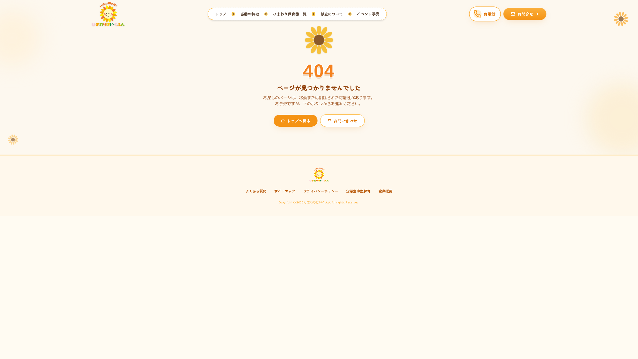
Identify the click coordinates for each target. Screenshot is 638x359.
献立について (331, 13)
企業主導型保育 (358, 190)
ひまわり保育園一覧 (290, 13)
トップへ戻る (299, 121)
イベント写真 (368, 13)
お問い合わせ (345, 121)
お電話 (489, 14)
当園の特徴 (249, 13)
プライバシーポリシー (320, 190)
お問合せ (525, 14)
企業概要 (386, 190)
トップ (220, 13)
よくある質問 (255, 190)
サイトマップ (284, 190)
